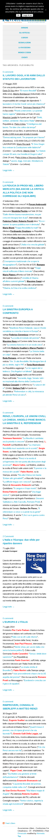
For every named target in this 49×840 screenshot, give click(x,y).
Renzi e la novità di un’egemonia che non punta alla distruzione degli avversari (24, 461)
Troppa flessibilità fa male (26, 228)
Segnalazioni (24, 42)
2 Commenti (8, 536)
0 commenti (8, 72)
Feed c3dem (10, 823)
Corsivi (24, 38)
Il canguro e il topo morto (25, 488)
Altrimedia (41, 833)
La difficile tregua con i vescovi (16, 482)
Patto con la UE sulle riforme (24, 637)
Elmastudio (22, 833)
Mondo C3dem (24, 52)
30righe (24, 28)
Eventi (24, 57)
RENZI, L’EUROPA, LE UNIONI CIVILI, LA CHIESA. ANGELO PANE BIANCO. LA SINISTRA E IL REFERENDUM (24, 420)
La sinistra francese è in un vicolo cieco (24, 345)
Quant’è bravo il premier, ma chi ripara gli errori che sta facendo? (23, 730)
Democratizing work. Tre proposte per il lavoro (23, 137)
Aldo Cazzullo (20, 502)
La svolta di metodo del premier (25, 338)
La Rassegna (24, 47)
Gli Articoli (24, 33)
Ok (18, 15)
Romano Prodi (33, 502)
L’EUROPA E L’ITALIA (15, 621)
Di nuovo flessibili (28, 90)
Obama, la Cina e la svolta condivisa (19, 288)
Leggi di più (27, 15)
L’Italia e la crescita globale (32, 244)
